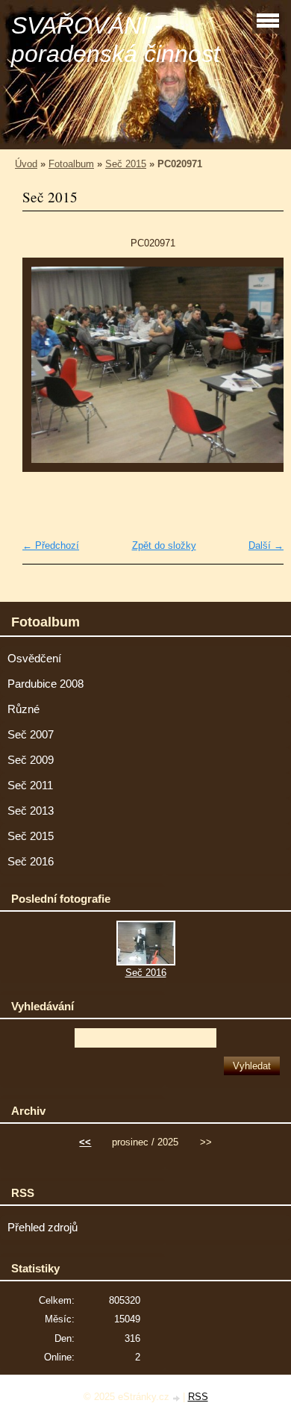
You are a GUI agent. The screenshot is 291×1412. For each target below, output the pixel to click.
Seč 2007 (30, 735)
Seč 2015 (125, 163)
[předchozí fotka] (46, 372)
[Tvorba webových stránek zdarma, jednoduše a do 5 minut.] (177, 1398)
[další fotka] (259, 372)
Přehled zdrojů (42, 1228)
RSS (198, 1396)
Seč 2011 (30, 785)
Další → (266, 545)
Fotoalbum (71, 163)
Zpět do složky (164, 545)
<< (85, 1142)
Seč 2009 (30, 760)
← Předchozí (50, 545)
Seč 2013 (30, 811)
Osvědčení (34, 659)
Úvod (26, 163)
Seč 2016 (30, 862)
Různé (23, 709)
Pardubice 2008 (45, 684)
